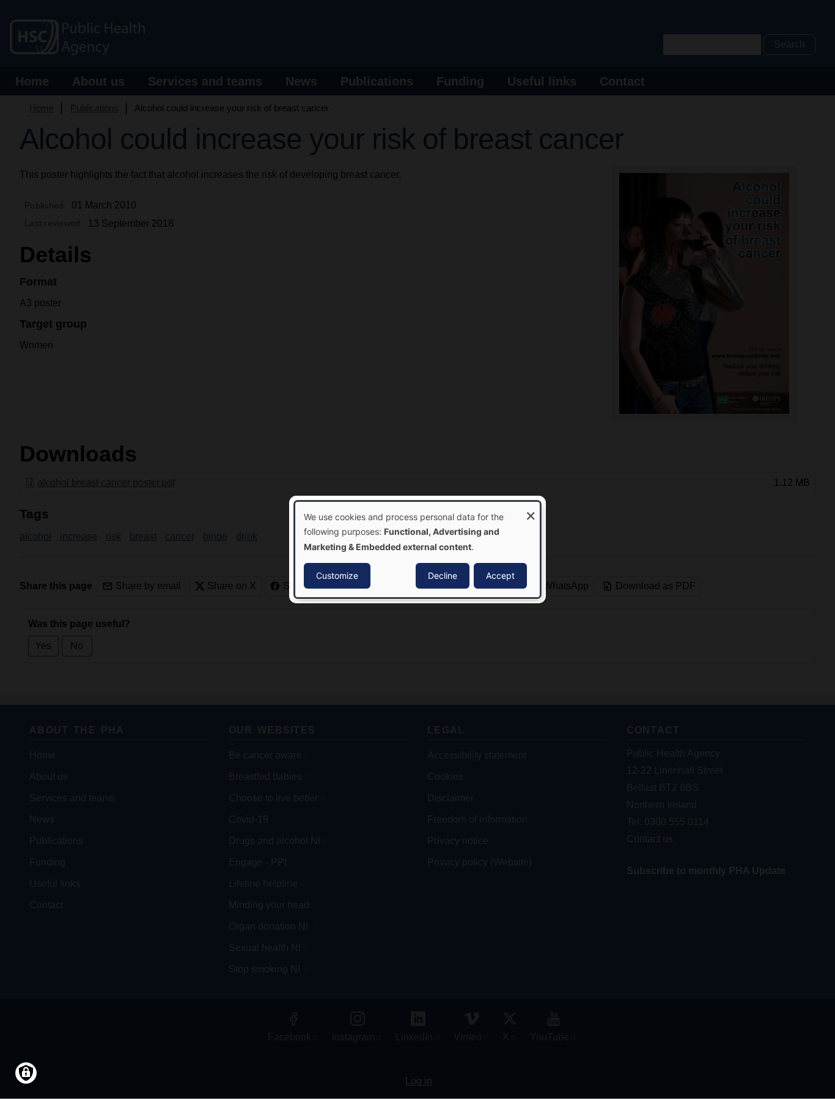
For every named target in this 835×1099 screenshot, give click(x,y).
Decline (442, 575)
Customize (337, 575)
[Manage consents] (26, 1073)
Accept (500, 575)
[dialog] (417, 549)
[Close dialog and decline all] (530, 509)
